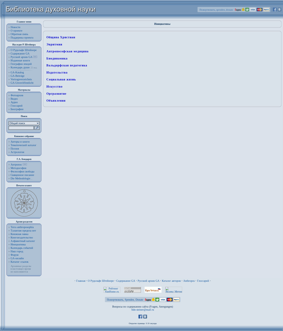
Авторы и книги (20, 141)
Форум (14, 254)
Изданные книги (20, 60)
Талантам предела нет (23, 230)
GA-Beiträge (17, 75)
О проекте (16, 30)
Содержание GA (20, 53)
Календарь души (20, 67)
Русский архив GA (21, 57)
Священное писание (22, 175)
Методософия (18, 168)
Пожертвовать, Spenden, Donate (125, 299)
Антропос (16, 164)
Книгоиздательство (22, 237)
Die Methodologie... (22, 178)
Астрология (17, 152)
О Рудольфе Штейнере (101, 280)
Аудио (14, 102)
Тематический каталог (23, 145)
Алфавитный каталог (23, 241)
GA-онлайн (17, 258)
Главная (80, 280)
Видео (14, 98)
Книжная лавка (19, 234)
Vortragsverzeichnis (21, 79)
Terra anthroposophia (22, 227)
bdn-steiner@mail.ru (142, 309)
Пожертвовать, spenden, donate (216, 9)
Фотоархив (17, 95)
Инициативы (18, 244)
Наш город (17, 251)
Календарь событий (22, 248)
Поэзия (15, 148)
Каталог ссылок (19, 261)
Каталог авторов (171, 280)
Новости (15, 27)
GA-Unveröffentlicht (22, 82)
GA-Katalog (17, 72)
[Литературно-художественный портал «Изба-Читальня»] (153, 291)
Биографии (17, 109)
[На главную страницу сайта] (51, 18)
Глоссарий (17, 105)
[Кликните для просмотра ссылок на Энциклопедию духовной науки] (25, 164)
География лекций (21, 64)
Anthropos (189, 280)
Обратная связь (19, 34)
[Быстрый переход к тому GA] (35, 57)
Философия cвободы (22, 171)
